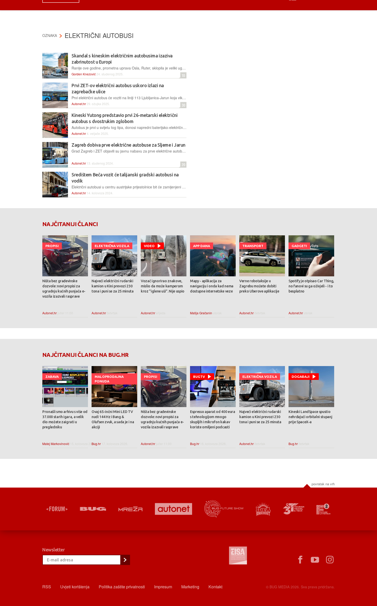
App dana (201, 246)
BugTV (199, 376)
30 (182, 105)
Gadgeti (299, 246)
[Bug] (93, 509)
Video (149, 246)
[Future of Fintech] (323, 509)
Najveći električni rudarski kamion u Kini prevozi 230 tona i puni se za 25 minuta (113, 286)
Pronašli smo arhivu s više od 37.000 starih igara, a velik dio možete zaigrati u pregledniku (64, 419)
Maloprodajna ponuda (109, 379)
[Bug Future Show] (224, 509)
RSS (46, 587)
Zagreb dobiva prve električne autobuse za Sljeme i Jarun (128, 144)
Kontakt (215, 587)
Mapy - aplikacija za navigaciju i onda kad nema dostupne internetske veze (211, 286)
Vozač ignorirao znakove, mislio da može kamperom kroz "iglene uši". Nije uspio (162, 286)
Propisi (52, 246)
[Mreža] (130, 508)
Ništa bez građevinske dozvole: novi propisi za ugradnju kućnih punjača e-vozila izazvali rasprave (63, 288)
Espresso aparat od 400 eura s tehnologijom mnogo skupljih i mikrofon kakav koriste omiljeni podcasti (212, 419)
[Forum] (57, 508)
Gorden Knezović (84, 74)
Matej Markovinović (55, 443)
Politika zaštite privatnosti (122, 587)
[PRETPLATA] (125, 559)
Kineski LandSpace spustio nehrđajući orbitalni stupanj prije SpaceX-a (310, 417)
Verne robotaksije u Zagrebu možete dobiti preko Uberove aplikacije (259, 286)
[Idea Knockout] (263, 508)
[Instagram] (330, 560)
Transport (252, 246)
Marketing (190, 587)
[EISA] (238, 556)
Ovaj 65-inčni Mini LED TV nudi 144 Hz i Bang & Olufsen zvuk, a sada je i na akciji (113, 419)
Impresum (163, 587)
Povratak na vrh (323, 483)
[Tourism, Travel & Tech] (294, 509)
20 (182, 164)
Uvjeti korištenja (75, 587)
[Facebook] (300, 560)
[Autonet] (173, 509)
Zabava (52, 376)
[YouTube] (315, 560)
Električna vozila (112, 246)
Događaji (301, 376)
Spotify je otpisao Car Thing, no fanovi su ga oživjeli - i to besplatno (311, 286)
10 (182, 75)
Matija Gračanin (201, 313)
